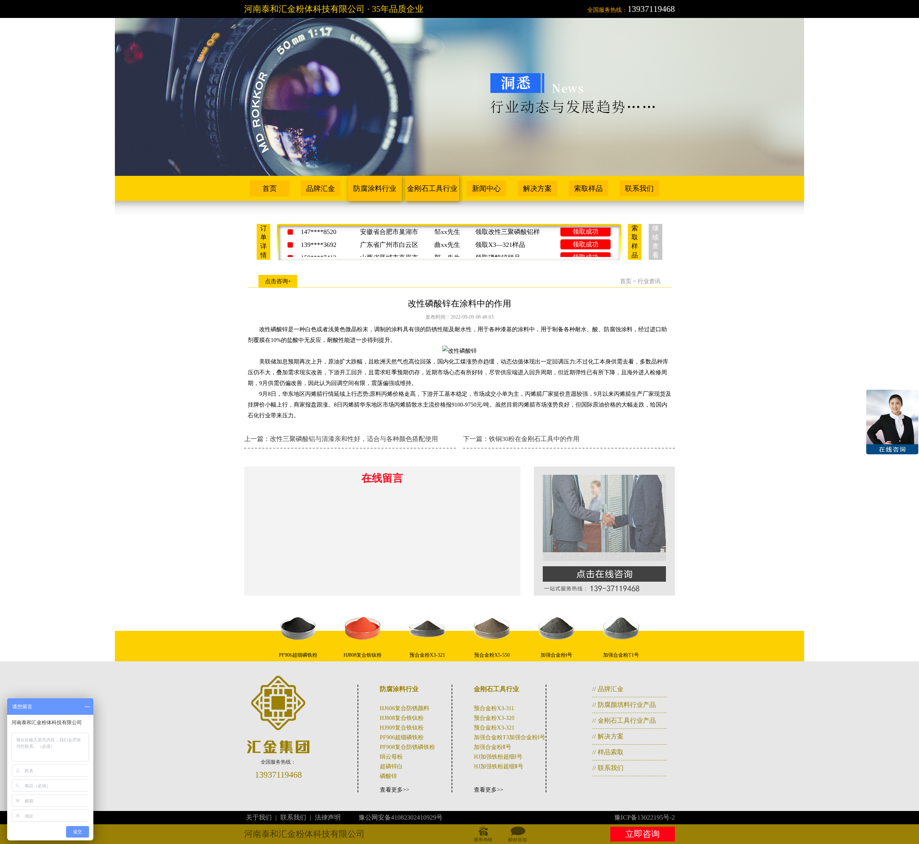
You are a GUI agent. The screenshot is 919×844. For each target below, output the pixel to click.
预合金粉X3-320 (494, 718)
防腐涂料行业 (374, 188)
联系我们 (639, 188)
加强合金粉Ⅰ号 (527, 737)
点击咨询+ (278, 281)
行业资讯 (649, 281)
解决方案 (537, 188)
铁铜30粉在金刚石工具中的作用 (534, 438)
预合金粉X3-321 (494, 728)
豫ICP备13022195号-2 (644, 817)
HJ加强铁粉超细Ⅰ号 (498, 757)
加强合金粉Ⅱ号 (492, 747)
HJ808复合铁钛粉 (402, 718)
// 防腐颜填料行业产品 (624, 704)
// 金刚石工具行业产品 (624, 720)
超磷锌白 (391, 766)
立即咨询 (642, 834)
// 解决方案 (608, 736)
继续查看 (655, 242)
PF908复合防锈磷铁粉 (407, 747)
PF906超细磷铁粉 (402, 737)
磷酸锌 (388, 776)
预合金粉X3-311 (494, 708)
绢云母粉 (391, 757)
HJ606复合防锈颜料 (404, 708)
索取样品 (588, 188)
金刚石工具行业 (432, 188)
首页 (269, 188)
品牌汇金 (320, 188)
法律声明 (328, 817)
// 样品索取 (608, 752)
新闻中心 (486, 188)
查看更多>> (394, 790)
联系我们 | (296, 817)
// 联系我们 (608, 768)
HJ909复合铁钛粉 (402, 728)
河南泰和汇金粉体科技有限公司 (304, 834)
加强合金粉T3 (491, 737)
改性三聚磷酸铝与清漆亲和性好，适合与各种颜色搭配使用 (354, 438)
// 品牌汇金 (608, 689)
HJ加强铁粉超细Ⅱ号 (498, 766)
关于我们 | (262, 817)
